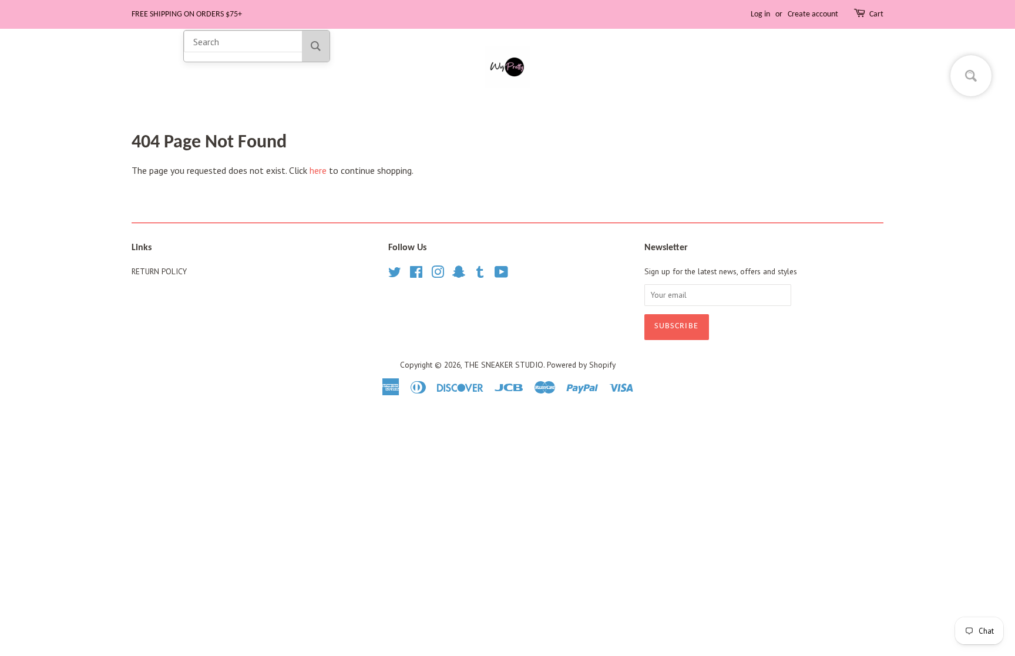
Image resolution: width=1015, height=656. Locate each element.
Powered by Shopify (581, 364)
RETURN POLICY (159, 271)
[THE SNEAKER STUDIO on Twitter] (394, 274)
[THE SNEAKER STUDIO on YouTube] (501, 274)
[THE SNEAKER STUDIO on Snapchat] (458, 274)
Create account (813, 14)
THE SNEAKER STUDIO (503, 364)
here (318, 170)
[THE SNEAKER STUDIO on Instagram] (437, 274)
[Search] (316, 46)
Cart (876, 14)
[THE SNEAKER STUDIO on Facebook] (416, 274)
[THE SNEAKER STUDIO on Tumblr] (479, 274)
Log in (760, 14)
